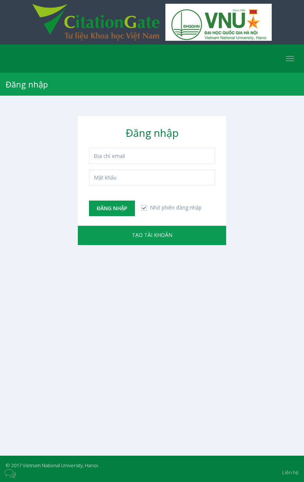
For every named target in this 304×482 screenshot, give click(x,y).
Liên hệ (290, 472)
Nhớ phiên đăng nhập (175, 207)
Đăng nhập (112, 208)
